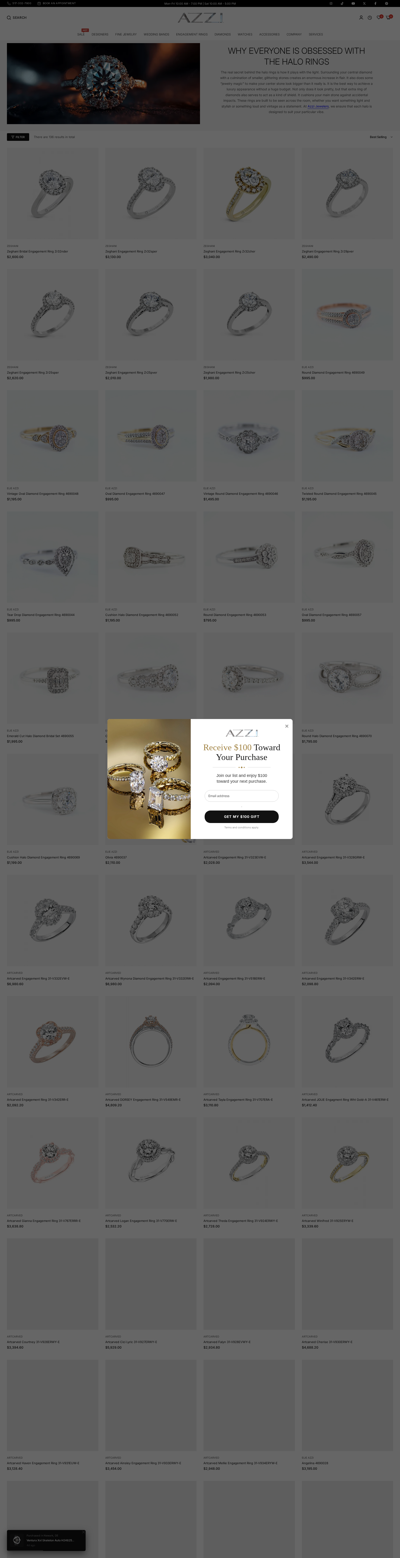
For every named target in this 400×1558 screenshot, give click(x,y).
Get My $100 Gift (241, 816)
